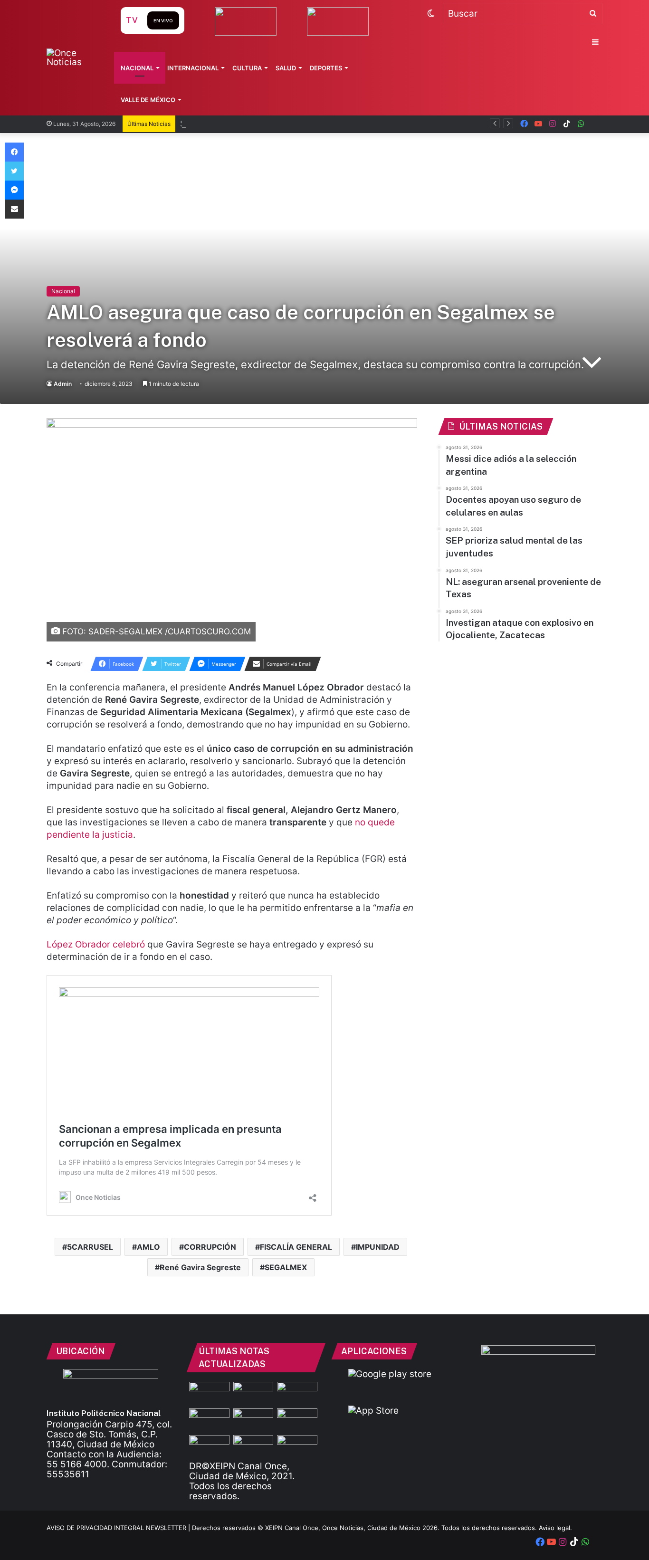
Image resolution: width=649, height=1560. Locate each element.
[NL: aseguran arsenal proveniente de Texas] (253, 1419)
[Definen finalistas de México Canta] (209, 1446)
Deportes (326, 68)
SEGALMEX (286, 1267)
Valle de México (148, 100)
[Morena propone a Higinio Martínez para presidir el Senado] (253, 1446)
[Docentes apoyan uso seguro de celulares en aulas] (253, 1393)
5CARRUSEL (90, 1247)
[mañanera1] (297, 1393)
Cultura (247, 68)
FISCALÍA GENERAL (296, 1247)
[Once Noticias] (74, 57)
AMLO (148, 1247)
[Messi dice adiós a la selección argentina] (209, 1393)
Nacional (137, 68)
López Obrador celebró (97, 944)
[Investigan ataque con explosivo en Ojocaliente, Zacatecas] (297, 1419)
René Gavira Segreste (200, 1267)
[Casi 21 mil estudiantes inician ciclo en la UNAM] (297, 1446)
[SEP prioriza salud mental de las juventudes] (209, 1419)
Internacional (193, 68)
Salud (286, 68)
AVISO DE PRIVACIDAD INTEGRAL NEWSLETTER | (119, 1527)
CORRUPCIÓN (210, 1247)
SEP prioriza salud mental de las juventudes (273, 123)
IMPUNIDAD (378, 1247)
